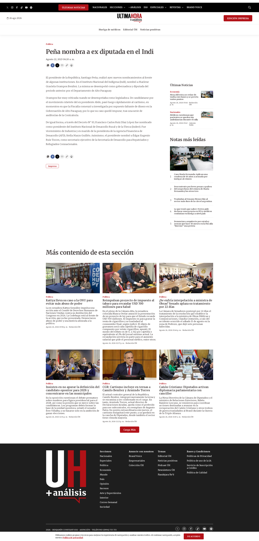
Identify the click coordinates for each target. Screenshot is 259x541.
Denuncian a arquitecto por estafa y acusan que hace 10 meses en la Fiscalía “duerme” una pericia (193, 223)
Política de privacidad (73, 538)
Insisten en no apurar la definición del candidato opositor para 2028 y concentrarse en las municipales (73, 390)
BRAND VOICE (194, 7)
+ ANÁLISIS (135, 7)
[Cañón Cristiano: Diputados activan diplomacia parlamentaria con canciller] (186, 365)
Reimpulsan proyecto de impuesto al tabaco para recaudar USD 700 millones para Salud (128, 304)
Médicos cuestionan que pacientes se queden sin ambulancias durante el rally (184, 117)
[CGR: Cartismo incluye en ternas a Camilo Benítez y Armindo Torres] (129, 365)
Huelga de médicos (109, 29)
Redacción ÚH (193, 104)
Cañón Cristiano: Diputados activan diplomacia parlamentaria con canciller (184, 390)
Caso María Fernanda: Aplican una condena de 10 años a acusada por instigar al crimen (191, 176)
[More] (124, 7)
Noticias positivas (150, 29)
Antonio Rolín (192, 124)
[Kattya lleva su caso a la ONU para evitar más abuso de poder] (73, 278)
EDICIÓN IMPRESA (238, 18)
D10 (146, 7)
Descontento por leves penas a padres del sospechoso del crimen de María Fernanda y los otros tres (193, 189)
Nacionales (175, 112)
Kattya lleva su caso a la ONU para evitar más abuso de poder (69, 302)
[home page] (129, 18)
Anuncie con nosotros (141, 451)
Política (49, 44)
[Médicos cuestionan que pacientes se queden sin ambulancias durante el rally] (207, 114)
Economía (174, 92)
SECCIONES (116, 7)
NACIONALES (100, 7)
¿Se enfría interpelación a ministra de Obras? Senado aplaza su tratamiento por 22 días (185, 304)
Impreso (52, 166)
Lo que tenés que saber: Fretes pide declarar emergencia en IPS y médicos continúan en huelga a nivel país (193, 211)
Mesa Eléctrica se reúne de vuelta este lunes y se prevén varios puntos (184, 97)
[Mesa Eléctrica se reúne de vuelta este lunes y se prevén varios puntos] (207, 94)
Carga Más (129, 429)
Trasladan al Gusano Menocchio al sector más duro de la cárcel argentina (193, 200)
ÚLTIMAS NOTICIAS (73, 7)
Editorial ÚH (130, 29)
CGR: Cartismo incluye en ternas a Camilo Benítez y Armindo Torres (126, 388)
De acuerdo (193, 536)
